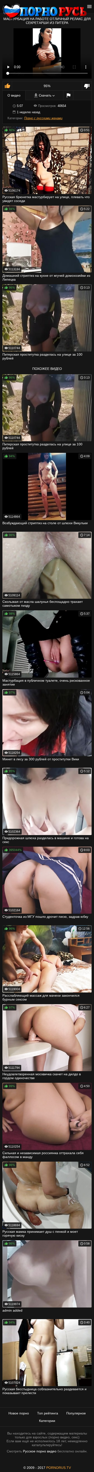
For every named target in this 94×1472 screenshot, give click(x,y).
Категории (47, 1421)
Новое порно (18, 1413)
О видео (13, 95)
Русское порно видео (39, 1451)
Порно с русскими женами (43, 118)
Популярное (76, 1413)
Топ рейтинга (47, 1413)
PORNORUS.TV (58, 1468)
